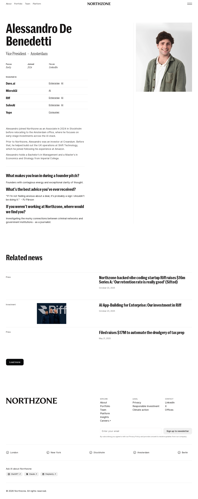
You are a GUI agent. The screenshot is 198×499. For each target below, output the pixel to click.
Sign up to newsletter (178, 431)
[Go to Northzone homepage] (99, 3)
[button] (189, 3)
